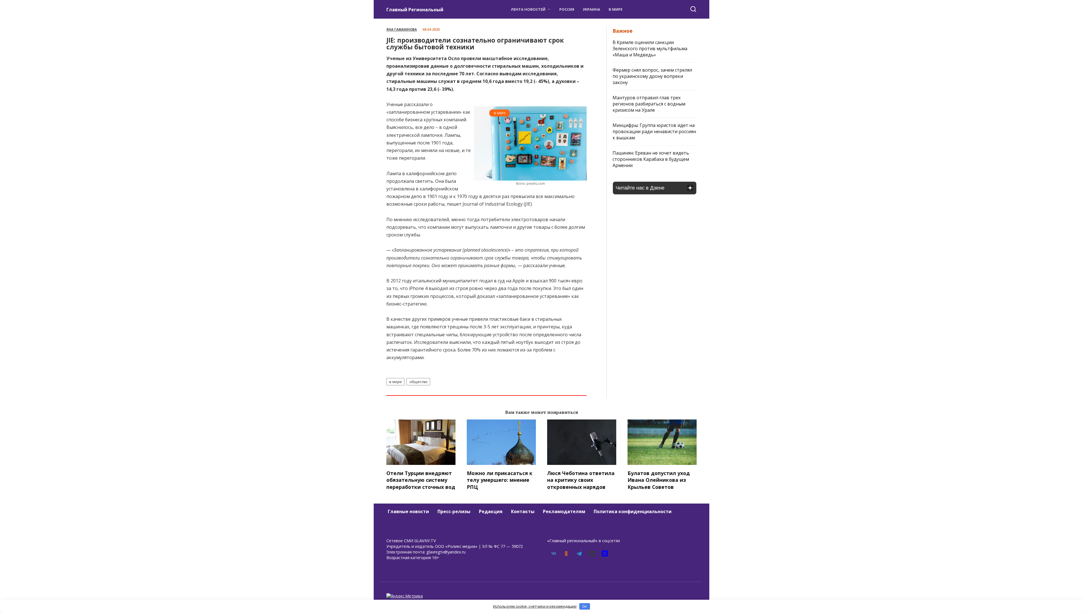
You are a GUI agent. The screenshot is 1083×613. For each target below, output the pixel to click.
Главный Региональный (414, 9)
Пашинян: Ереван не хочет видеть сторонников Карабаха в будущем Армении (651, 159)
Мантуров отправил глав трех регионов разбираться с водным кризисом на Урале (649, 104)
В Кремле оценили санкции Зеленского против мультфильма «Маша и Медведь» (650, 48)
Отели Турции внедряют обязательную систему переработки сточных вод (420, 479)
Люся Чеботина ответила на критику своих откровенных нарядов (581, 479)
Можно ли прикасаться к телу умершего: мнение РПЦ (499, 479)
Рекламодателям (564, 511)
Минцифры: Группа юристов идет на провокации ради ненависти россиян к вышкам (654, 131)
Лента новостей (528, 9)
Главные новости (408, 511)
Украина (591, 9)
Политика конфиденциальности (633, 511)
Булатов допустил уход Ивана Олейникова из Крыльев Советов (659, 479)
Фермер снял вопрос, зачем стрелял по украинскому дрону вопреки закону (652, 76)
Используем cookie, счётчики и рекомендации (534, 606)
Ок (584, 606)
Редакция (491, 511)
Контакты (522, 511)
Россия (566, 9)
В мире (615, 9)
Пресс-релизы (453, 511)
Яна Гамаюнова (401, 29)
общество (419, 381)
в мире (395, 381)
